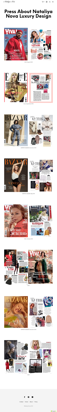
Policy (36, 401)
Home (26, 401)
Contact (21, 401)
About (31, 401)
